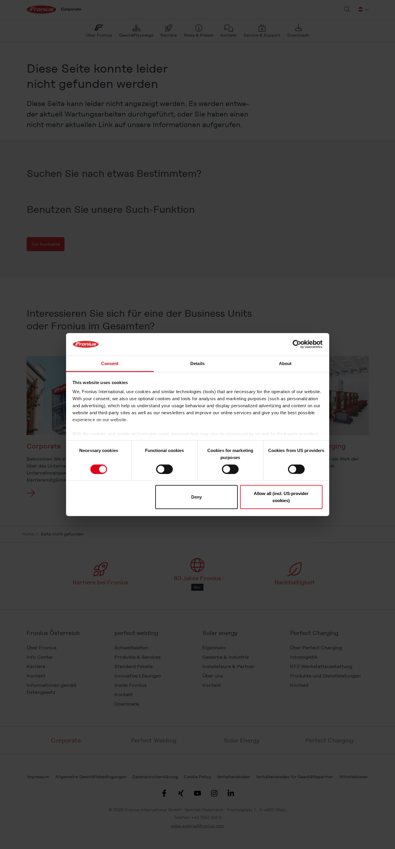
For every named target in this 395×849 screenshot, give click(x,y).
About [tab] (285, 363)
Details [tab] (197, 363)
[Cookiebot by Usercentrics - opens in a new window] (296, 344)
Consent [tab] (110, 363)
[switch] (164, 469)
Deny (196, 496)
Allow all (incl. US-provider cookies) (281, 497)
